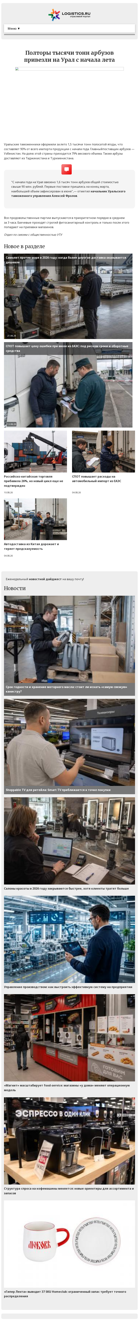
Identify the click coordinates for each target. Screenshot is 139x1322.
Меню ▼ (14, 28)
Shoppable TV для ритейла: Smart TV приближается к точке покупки (58, 790)
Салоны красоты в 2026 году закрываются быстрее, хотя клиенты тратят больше (66, 888)
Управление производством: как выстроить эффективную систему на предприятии (68, 987)
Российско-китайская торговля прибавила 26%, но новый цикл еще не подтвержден (33, 481)
